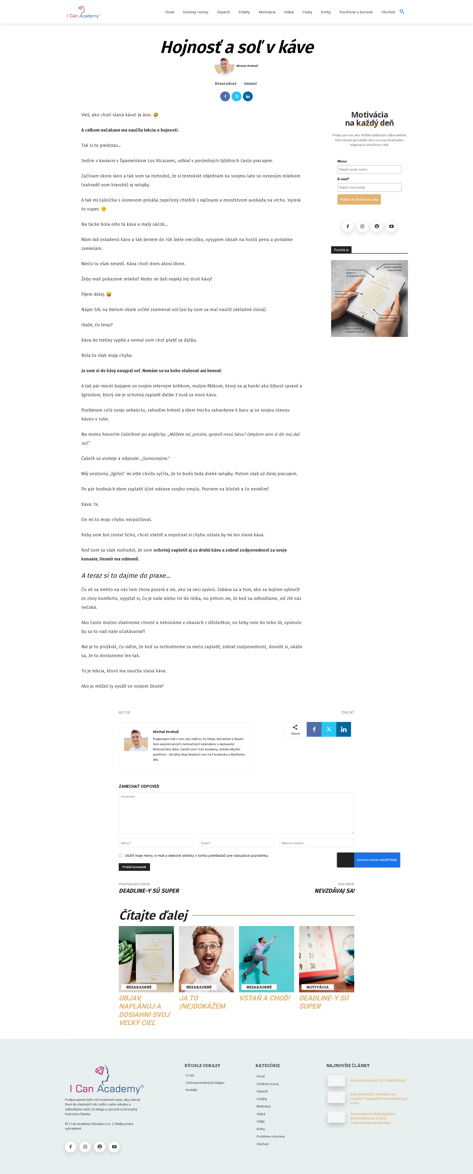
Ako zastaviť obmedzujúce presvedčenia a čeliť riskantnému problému (372, 1118)
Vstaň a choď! (264, 998)
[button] (402, 12)
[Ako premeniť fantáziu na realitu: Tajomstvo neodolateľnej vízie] (336, 1097)
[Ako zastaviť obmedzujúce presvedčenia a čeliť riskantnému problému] (336, 1117)
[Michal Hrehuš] (225, 66)
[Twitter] (236, 96)
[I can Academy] (106, 1079)
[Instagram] (362, 226)
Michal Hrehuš (247, 66)
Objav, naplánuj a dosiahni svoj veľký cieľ (144, 1010)
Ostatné (250, 83)
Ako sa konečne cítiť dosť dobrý (377, 1080)
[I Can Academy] (94, 12)
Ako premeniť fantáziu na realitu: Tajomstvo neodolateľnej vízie (378, 1098)
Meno (342, 161)
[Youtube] (391, 226)
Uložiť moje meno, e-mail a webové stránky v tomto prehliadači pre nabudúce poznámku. (197, 855)
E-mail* (343, 179)
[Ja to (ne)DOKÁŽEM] (206, 959)
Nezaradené (225, 83)
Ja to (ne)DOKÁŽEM (202, 1002)
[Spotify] (376, 226)
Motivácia (317, 986)
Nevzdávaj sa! (334, 890)
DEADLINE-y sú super (149, 890)
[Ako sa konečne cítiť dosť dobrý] (336, 1080)
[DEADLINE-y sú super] (326, 959)
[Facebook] (225, 96)
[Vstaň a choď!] (266, 959)
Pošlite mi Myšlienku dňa (359, 199)
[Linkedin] (248, 96)
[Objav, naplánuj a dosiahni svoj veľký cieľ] (146, 959)
